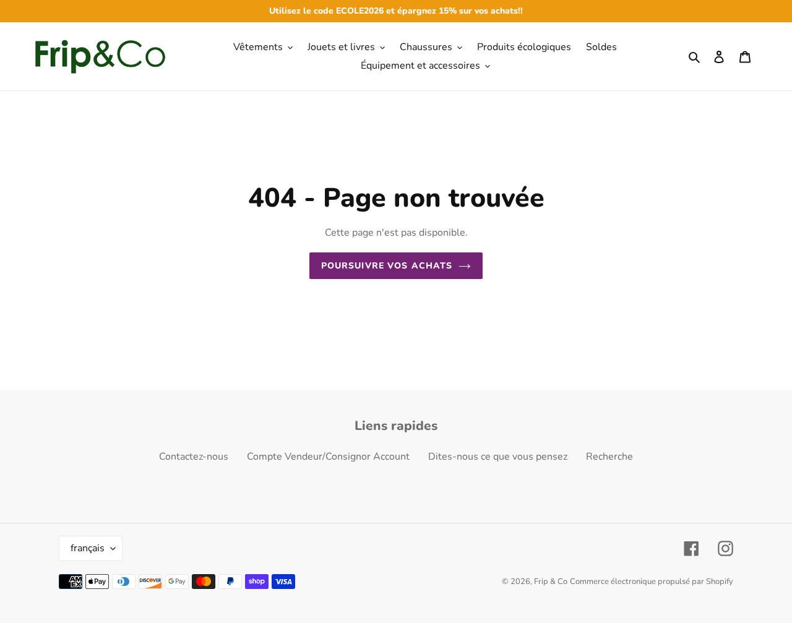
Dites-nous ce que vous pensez (497, 456)
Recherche (609, 456)
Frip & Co (550, 581)
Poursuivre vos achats (387, 266)
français (88, 548)
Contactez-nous (193, 456)
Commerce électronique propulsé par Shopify (651, 581)
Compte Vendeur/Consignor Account (328, 456)
